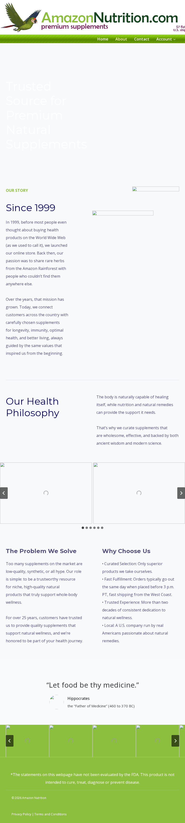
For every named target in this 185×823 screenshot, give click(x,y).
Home (102, 39)
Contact (141, 39)
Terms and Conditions (50, 814)
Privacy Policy (21, 814)
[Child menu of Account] (166, 39)
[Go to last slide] (4, 493)
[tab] (83, 528)
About (121, 39)
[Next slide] (181, 493)
